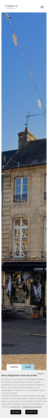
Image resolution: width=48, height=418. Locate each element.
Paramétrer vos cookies (32, 407)
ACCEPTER (31, 412)
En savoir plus (15, 407)
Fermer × (40, 373)
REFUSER (16, 412)
